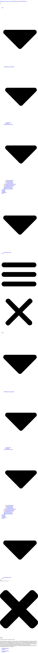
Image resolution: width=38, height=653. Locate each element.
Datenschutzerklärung (5, 648)
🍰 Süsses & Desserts (9, 181)
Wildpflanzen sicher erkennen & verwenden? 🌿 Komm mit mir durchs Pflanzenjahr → (13, 1)
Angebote (3, 190)
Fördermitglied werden (7, 252)
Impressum (3, 649)
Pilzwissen (7, 123)
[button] (19, 293)
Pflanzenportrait (8, 122)
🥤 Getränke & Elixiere (9, 183)
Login (3, 253)
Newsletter (3, 189)
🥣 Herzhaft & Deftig (9, 182)
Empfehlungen (4, 192)
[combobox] (4, 580)
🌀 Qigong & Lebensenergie (8, 187)
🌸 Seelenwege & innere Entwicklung (10, 184)
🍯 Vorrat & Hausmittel (9, 180)
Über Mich (3, 191)
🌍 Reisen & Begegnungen (8, 188)
